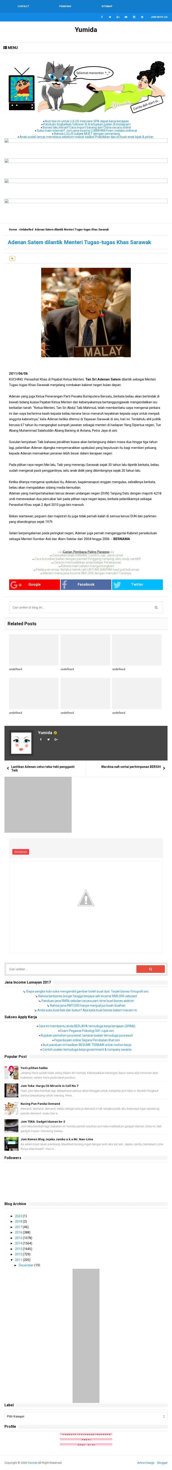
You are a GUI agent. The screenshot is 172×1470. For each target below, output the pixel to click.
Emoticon (21, 851)
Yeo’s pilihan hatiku (34, 1068)
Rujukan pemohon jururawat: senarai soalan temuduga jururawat (87, 1035)
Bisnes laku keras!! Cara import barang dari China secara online (87, 127)
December (26, 1265)
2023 (19, 1216)
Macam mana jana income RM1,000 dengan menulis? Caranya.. (87, 573)
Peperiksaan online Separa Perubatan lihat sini (87, 1040)
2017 (19, 1227)
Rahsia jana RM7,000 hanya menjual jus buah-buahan (87, 1005)
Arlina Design (146, 1462)
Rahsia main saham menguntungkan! (87, 566)
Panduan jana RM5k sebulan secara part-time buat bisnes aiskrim (87, 1001)
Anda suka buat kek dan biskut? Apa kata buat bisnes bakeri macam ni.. (87, 1010)
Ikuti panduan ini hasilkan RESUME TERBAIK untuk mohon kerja (87, 1045)
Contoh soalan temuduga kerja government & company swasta (86, 1049)
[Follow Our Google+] (118, 17)
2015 (19, 1238)
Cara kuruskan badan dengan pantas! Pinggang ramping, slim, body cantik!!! (88, 559)
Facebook (86, 584)
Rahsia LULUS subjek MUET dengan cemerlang (87, 133)
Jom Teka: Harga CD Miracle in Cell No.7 (49, 1086)
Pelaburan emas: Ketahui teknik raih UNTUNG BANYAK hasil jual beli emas (87, 569)
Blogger (162, 1462)
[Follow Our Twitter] (110, 17)
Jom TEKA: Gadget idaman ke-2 (43, 1121)
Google (34, 584)
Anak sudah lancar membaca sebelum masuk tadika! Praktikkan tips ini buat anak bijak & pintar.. (86, 137)
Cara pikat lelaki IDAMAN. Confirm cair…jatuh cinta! (87, 555)
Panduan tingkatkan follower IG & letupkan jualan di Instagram (87, 124)
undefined (15, 669)
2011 (19, 1260)
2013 (19, 1249)
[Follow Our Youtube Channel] (126, 17)
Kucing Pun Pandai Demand (40, 1103)
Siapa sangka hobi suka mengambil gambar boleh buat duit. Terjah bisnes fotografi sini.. (88, 991)
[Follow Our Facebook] (102, 17)
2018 (19, 1221)
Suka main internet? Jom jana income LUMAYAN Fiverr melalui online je (87, 130)
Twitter (137, 584)
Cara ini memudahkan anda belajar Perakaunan (87, 562)
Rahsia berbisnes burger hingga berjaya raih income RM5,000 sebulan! (87, 996)
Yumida (45, 732)
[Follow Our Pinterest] (142, 17)
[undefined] (33, 649)
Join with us (159, 17)
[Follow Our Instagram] (134, 17)
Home (13, 229)
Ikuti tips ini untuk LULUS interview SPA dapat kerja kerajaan (87, 121)
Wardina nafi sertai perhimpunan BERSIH (131, 767)
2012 (19, 1254)
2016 (19, 1232)
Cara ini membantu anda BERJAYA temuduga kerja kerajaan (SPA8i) (87, 1026)
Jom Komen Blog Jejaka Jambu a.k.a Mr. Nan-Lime (57, 1139)
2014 (19, 1243)
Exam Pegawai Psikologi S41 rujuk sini (87, 1031)
